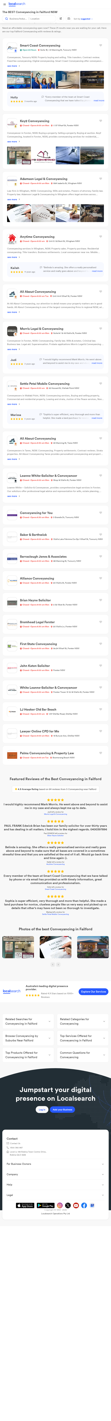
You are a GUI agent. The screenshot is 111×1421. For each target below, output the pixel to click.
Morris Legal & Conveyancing (55, 814)
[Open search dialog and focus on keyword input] (5, 18)
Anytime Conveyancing (55, 864)
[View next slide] (58, 964)
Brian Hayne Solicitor (55, 835)
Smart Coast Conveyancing (55, 889)
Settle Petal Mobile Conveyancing (55, 914)
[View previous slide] (53, 964)
